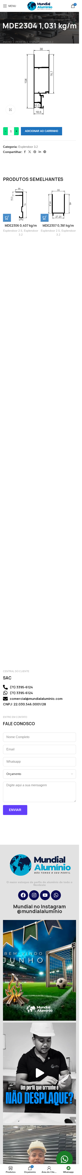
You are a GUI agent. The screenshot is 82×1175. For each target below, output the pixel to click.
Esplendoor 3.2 (41, 42)
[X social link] (29, 152)
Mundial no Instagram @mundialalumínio (39, 909)
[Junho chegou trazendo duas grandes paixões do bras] (39, 970)
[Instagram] (34, 895)
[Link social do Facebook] (24, 152)
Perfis (20, 42)
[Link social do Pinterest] (34, 152)
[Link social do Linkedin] (39, 152)
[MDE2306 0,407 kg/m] (21, 204)
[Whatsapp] (56, 895)
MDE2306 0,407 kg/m (21, 226)
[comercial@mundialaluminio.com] (5, 698)
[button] (7, 218)
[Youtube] (45, 895)
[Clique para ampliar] (10, 109)
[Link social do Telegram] (44, 152)
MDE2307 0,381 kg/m (58, 226)
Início (7, 42)
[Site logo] (39, 5)
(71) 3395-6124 (21, 687)
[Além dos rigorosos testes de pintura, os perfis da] (39, 1073)
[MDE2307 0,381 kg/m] (58, 204)
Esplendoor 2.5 (12, 230)
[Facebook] (23, 895)
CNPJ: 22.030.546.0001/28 (24, 704)
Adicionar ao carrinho (41, 131)
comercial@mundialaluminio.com (36, 698)
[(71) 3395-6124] (5, 687)
